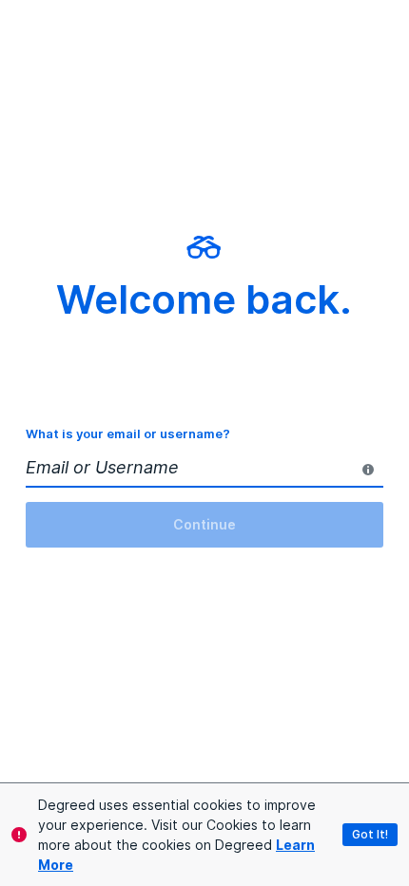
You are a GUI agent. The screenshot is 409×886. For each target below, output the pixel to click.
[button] (370, 834)
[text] (368, 469)
